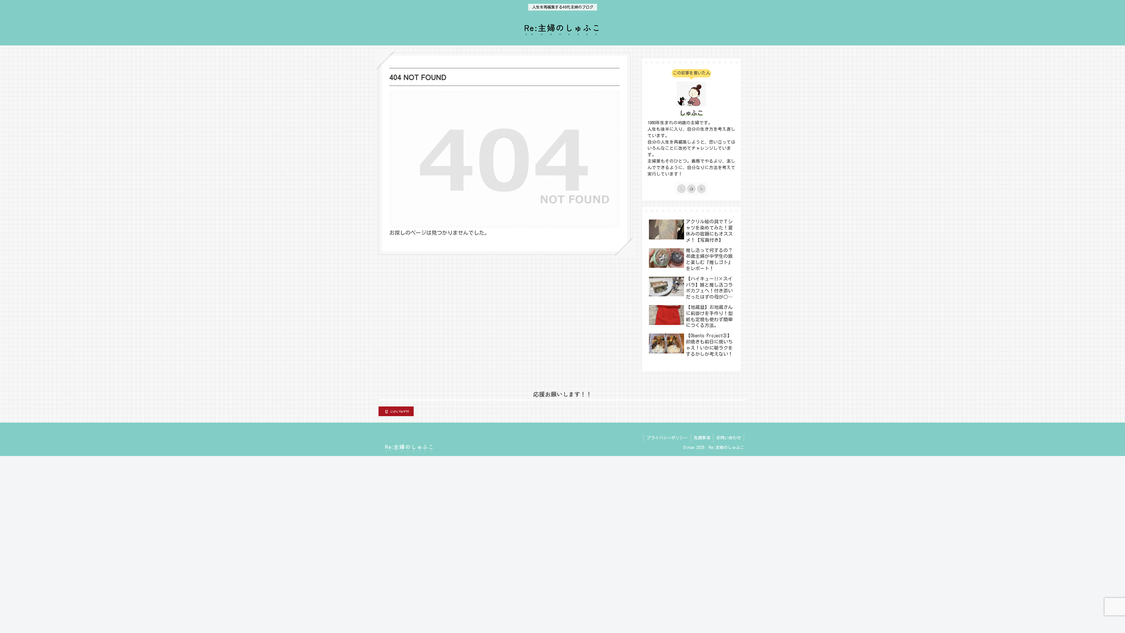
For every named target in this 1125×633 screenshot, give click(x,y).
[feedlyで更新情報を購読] (691, 189)
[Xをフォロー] (681, 189)
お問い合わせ (728, 438)
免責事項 (702, 438)
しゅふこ (691, 113)
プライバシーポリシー (667, 438)
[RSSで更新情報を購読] (701, 189)
